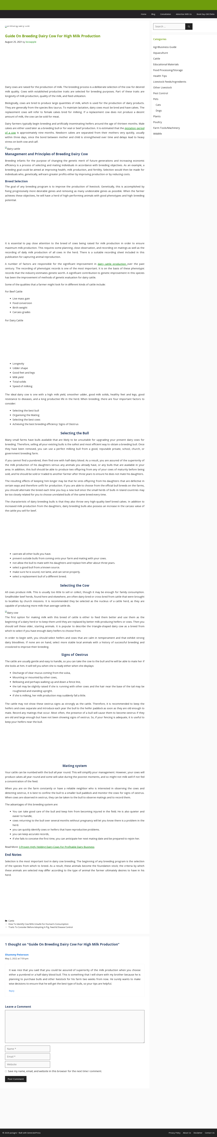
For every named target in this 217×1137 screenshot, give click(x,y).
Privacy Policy (174, 1132)
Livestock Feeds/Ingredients (169, 81)
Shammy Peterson (17, 954)
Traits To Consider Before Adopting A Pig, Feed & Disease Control (40, 927)
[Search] (189, 26)
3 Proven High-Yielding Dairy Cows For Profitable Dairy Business (56, 847)
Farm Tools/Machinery (166, 128)
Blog (153, 14)
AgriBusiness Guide (164, 47)
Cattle (11, 920)
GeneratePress (34, 1132)
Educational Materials (166, 64)
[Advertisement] (74, 66)
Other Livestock (162, 87)
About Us (187, 1132)
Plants (157, 116)
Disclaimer (198, 1132)
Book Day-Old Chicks (205, 14)
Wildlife (157, 133)
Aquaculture (160, 52)
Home (143, 14)
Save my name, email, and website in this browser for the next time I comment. (55, 1071)
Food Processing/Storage (168, 70)
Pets (155, 99)
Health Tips (160, 76)
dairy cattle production (112, 264)
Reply (11, 990)
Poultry (157, 122)
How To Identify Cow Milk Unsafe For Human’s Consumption (38, 924)
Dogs (159, 110)
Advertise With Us (184, 14)
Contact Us (209, 1132)
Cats (158, 104)
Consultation (165, 14)
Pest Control (160, 93)
